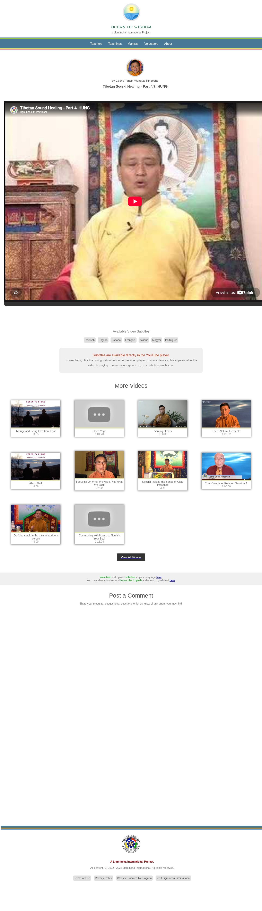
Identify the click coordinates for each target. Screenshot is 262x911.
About (168, 43)
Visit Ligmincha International (173, 878)
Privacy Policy (103, 878)
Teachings (115, 43)
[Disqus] (131, 662)
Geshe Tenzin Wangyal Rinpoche (137, 80)
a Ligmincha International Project (131, 32)
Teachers (96, 43)
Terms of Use (82, 878)
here (158, 577)
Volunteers (151, 43)
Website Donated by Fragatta (134, 878)
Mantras (133, 43)
